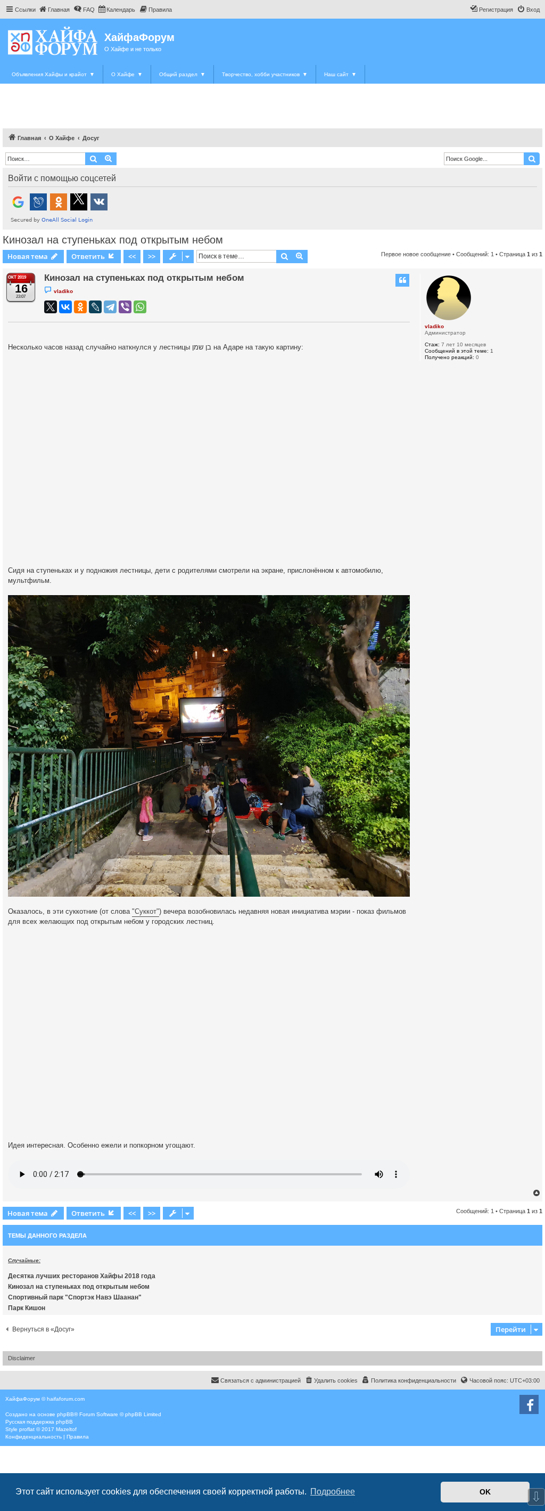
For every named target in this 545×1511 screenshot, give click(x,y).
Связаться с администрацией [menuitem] (260, 1380)
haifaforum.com (66, 1399)
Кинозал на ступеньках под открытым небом (113, 240)
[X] (50, 306)
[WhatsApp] (140, 306)
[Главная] (53, 40)
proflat (27, 1429)
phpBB (65, 1414)
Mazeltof (66, 1429)
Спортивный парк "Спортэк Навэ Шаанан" (75, 1297)
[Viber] (125, 306)
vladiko (434, 326)
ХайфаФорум (139, 37)
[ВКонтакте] (65, 306)
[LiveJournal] (95, 306)
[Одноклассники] (80, 306)
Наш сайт (340, 74)
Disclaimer (21, 1358)
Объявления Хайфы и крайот (53, 74)
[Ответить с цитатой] (402, 280)
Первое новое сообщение (416, 254)
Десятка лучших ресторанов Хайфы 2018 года (81, 1276)
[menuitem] (54, 9)
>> (151, 256)
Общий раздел (182, 74)
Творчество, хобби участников (265, 74)
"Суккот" (145, 911)
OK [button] (485, 1492)
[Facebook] (529, 1404)
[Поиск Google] (532, 158)
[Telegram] (110, 306)
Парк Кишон (26, 1308)
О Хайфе (127, 74)
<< (132, 256)
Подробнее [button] (332, 1491)
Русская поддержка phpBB (39, 1422)
